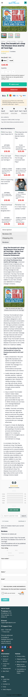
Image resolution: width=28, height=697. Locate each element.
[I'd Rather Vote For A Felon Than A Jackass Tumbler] (21, 210)
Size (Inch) (4, 57)
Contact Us (6, 684)
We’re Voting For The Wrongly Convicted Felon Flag (21, 172)
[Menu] (2, 3)
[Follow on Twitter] (5, 647)
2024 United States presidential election (14, 122)
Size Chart (6, 671)
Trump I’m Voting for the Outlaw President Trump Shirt (21, 196)
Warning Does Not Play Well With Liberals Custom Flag (21, 148)
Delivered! (24, 113)
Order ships (14, 113)
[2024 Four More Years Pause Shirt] (7, 137)
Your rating (4, 548)
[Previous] (3, 18)
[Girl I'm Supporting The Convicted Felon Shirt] (7, 185)
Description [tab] (7, 230)
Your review (5, 558)
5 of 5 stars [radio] (5, 555)
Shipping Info (7, 668)
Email (3, 579)
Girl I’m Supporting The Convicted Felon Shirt (7, 196)
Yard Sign (20, 41)
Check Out (14, 90)
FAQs (4, 687)
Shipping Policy (21, 659)
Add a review (14, 510)
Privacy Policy (21, 656)
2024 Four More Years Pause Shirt (6, 147)
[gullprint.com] (14, 2)
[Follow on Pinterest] (10, 647)
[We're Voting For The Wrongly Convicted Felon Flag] (21, 161)
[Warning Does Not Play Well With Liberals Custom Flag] (21, 137)
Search (24, 516)
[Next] (24, 18)
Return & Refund (22, 662)
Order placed (4, 113)
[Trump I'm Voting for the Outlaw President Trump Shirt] (21, 185)
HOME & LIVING (11, 41)
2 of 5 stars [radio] (12, 550)
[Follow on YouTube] (2, 650)
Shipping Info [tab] (7, 238)
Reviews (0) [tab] (7, 234)
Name (3, 572)
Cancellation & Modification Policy (21, 671)
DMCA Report (7, 689)
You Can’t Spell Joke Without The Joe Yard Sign (7, 172)
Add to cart (15, 84)
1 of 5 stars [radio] (3, 550)
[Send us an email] (8, 647)
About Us (5, 656)
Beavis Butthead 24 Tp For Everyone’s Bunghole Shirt (7, 221)
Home (3, 41)
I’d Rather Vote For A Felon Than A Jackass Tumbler (21, 221)
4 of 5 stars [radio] (15, 553)
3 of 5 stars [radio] (5, 553)
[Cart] (25, 2)
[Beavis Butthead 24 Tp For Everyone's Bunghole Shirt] (7, 210)
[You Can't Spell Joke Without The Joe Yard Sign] (7, 161)
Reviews (5, 242)
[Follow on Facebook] (2, 647)
